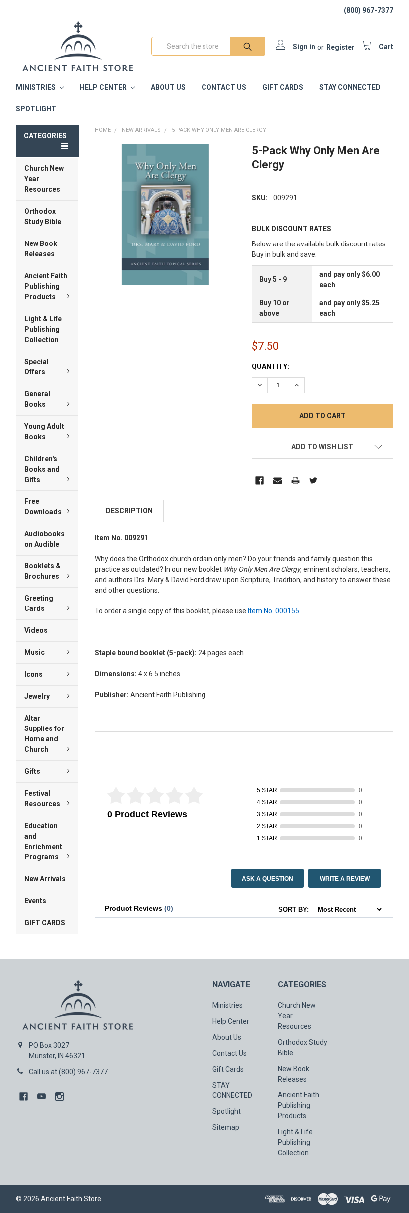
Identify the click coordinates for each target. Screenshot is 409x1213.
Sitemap (225, 1127)
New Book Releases (40, 249)
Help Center (104, 87)
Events (35, 901)
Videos (36, 630)
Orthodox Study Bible (42, 216)
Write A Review (345, 878)
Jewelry (37, 696)
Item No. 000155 (273, 611)
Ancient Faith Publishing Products (45, 286)
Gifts (32, 771)
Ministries (36, 87)
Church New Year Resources (44, 178)
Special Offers (36, 367)
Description (129, 511)
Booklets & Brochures (42, 571)
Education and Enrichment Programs (43, 841)
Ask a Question (267, 878)
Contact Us (224, 87)
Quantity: (270, 366)
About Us (168, 87)
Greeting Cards (38, 603)
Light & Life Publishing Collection (43, 329)
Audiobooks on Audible (44, 539)
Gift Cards (282, 87)
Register (340, 47)
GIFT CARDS (44, 923)
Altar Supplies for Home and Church (44, 733)
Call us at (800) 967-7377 (68, 1072)
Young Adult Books (44, 431)
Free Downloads (43, 506)
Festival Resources (42, 798)
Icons (33, 674)
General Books (37, 399)
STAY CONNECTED (350, 87)
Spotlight (36, 109)
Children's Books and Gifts (42, 469)
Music (34, 652)
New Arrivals (45, 879)
